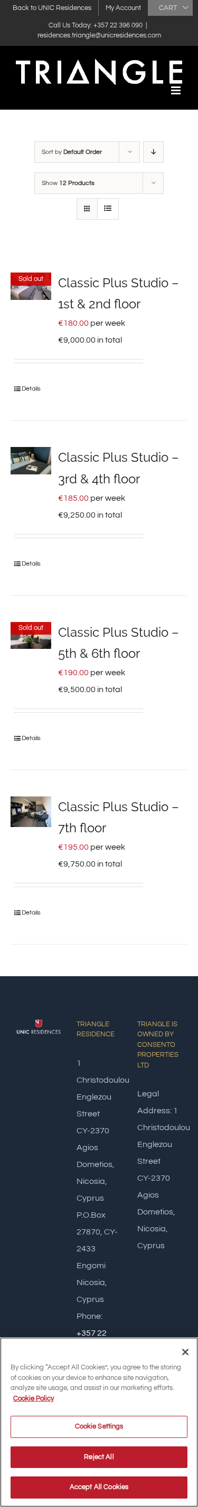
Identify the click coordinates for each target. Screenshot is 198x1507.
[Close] (185, 1352)
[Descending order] (153, 152)
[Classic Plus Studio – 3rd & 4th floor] (31, 460)
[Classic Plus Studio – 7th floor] (31, 811)
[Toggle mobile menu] (176, 90)
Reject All (99, 1457)
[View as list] (108, 209)
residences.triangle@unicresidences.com (99, 35)
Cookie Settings (99, 1426)
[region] (99, 1422)
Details (31, 388)
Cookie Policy (33, 1398)
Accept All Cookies (99, 1487)
